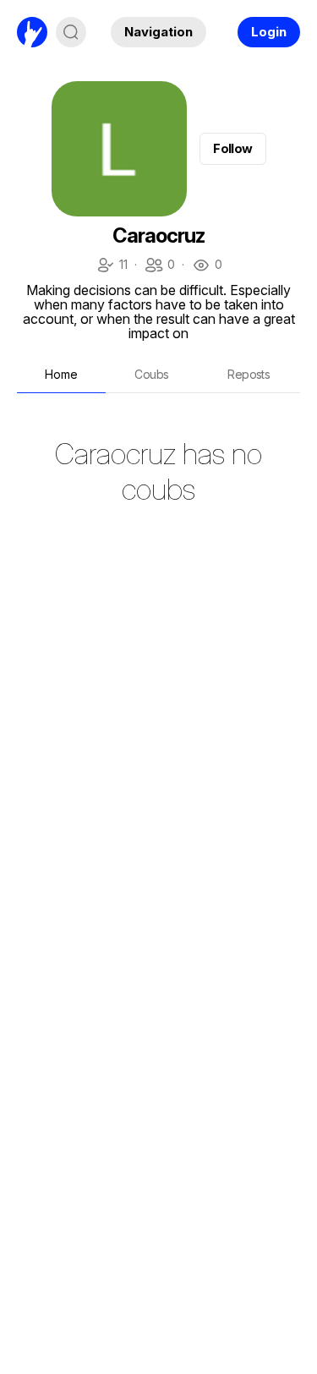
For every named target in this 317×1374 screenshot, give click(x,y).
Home (61, 374)
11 (112, 266)
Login (269, 32)
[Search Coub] (71, 32)
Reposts (248, 374)
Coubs (151, 374)
